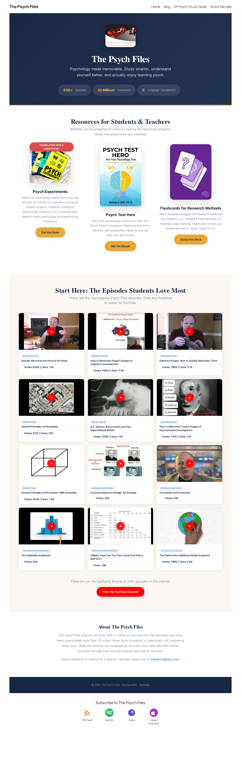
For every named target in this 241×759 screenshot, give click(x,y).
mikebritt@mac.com (165, 659)
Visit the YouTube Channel (120, 592)
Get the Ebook (120, 246)
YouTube (144, 684)
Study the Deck (190, 239)
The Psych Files (23, 6)
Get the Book (50, 232)
